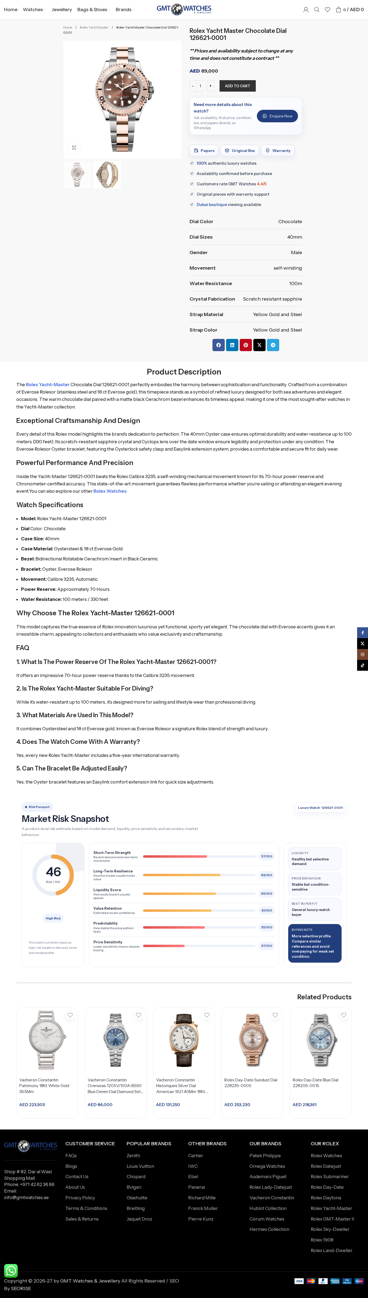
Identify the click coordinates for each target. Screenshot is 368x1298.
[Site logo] (184, 9)
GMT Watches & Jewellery (90, 1281)
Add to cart (237, 86)
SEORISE (21, 1288)
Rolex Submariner (330, 1176)
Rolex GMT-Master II (332, 1219)
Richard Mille (202, 1197)
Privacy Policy (80, 1197)
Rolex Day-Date (327, 1187)
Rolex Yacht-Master (331, 1208)
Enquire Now (281, 116)
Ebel (193, 1176)
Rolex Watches (326, 1155)
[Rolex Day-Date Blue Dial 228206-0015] (321, 1040)
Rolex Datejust (326, 1166)
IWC (193, 1166)
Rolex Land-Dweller (331, 1250)
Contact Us (77, 1176)
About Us (75, 1187)
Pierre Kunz (201, 1219)
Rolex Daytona (326, 1197)
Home (67, 27)
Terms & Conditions (86, 1208)
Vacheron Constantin (272, 1197)
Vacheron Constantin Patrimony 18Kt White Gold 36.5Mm (44, 1085)
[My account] (305, 9)
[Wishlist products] (327, 9)
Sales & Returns (82, 1219)
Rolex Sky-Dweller (330, 1229)
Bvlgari (134, 1187)
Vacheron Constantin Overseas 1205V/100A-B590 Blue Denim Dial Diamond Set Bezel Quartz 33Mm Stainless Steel (115, 1091)
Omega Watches (267, 1166)
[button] (218, 345)
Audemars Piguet (268, 1176)
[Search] (316, 9)
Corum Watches (267, 1219)
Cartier (195, 1155)
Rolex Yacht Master (94, 27)
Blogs (71, 1166)
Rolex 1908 (322, 1240)
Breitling (136, 1208)
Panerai (196, 1187)
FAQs (71, 1155)
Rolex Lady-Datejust (271, 1187)
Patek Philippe (265, 1155)
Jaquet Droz (139, 1219)
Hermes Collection (269, 1229)
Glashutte (137, 1197)
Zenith (133, 1155)
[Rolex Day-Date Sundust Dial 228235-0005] (252, 1040)
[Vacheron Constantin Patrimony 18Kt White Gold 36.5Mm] (47, 1040)
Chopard (136, 1176)
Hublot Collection (268, 1208)
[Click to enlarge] (74, 147)
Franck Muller (203, 1208)
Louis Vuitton (140, 1166)
